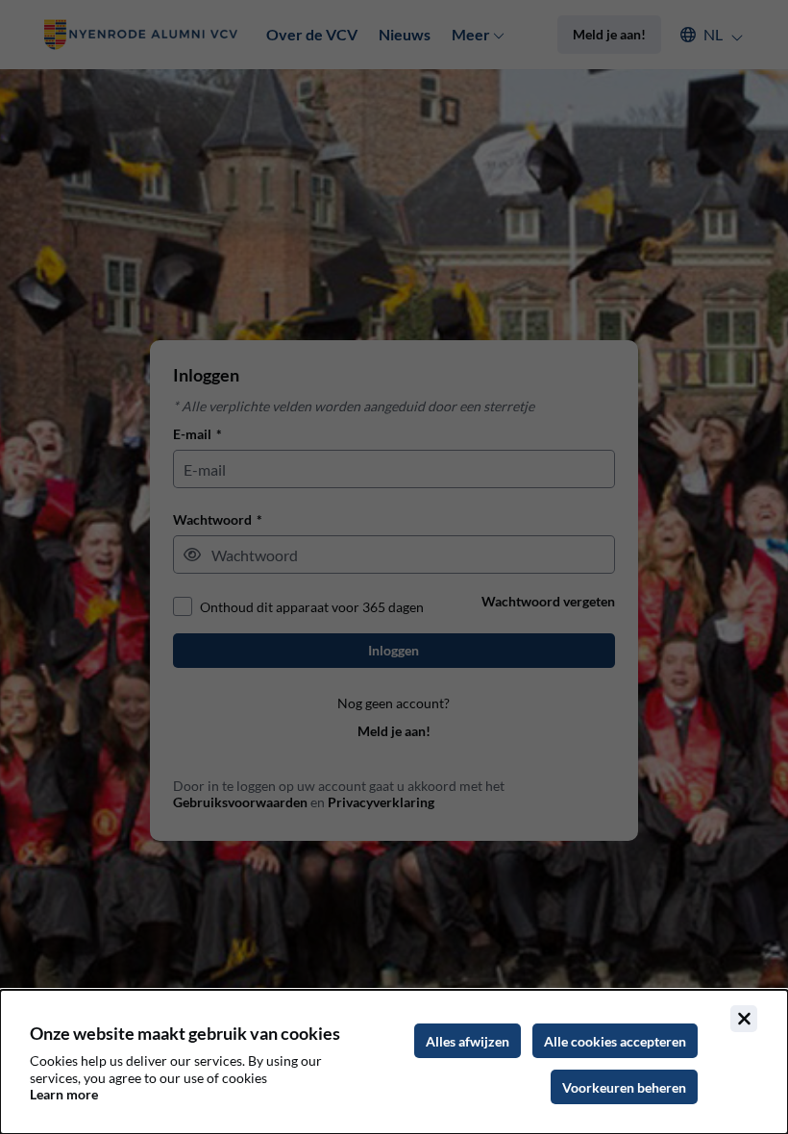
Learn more (64, 1094)
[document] (394, 1062)
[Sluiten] (743, 1018)
